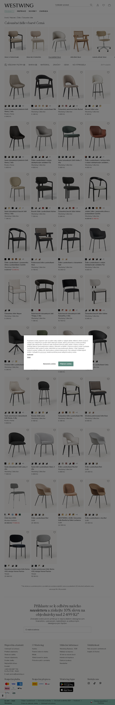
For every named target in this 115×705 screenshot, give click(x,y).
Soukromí (30, 354)
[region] (58, 352)
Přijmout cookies (66, 364)
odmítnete (43, 352)
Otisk (29, 357)
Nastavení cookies (49, 364)
